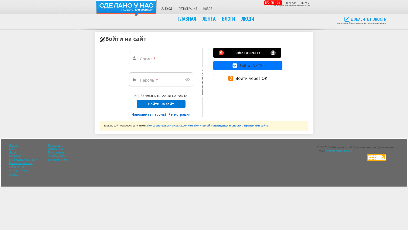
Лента (209, 18)
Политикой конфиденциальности (217, 125)
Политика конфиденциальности (23, 157)
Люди (247, 18)
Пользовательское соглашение (21, 165)
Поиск (305, 3)
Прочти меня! (273, 2)
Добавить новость (368, 19)
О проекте (54, 145)
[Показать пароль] (187, 79)
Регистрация (188, 8)
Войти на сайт (161, 104)
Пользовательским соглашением (170, 125)
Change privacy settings (18, 172)
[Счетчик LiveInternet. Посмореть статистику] (376, 160)
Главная (187, 18)
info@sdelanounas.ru (338, 151)
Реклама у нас (57, 156)
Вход (168, 9)
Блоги (228, 18)
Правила (291, 3)
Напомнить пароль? (149, 114)
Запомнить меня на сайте (163, 96)
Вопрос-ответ (56, 149)
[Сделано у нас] (126, 8)
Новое (207, 8)
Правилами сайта (256, 125)
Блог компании (57, 159)
